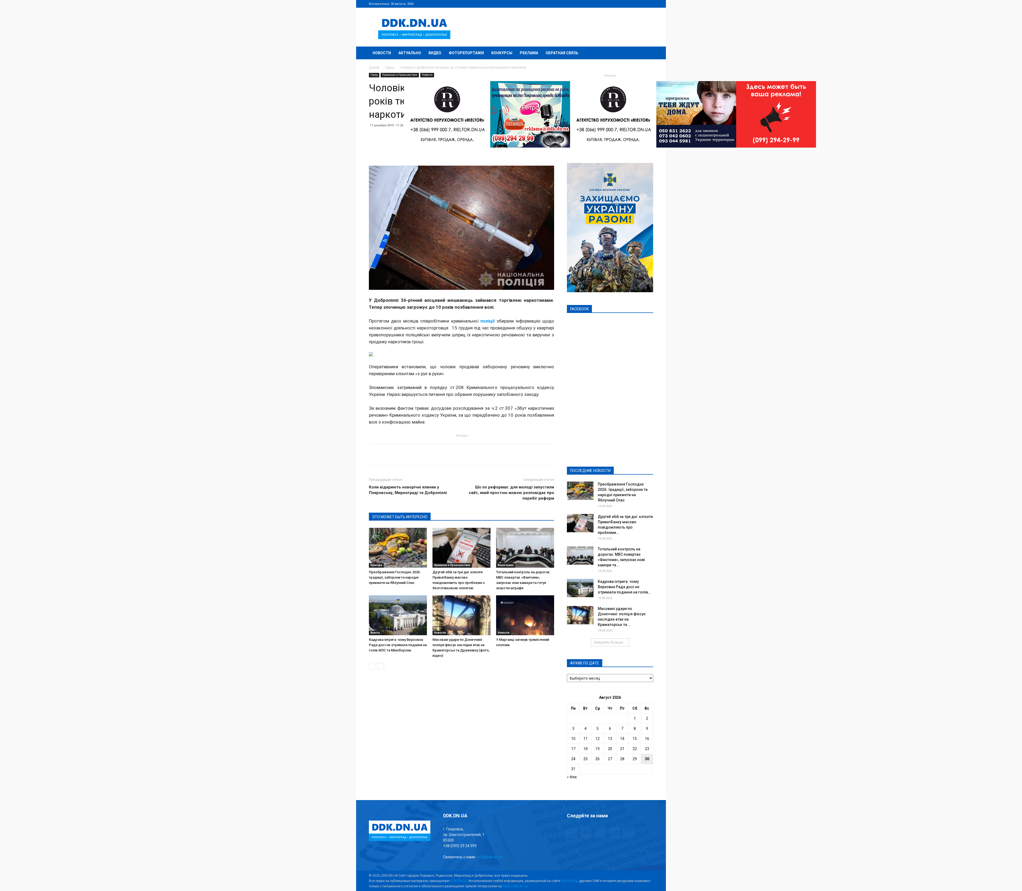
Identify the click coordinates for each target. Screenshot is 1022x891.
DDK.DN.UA (459, 881)
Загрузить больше (608, 642)
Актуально (409, 53)
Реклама (529, 53)
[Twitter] (632, 3)
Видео (434, 53)
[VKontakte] (640, 3)
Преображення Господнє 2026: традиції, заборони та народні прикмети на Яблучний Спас (395, 577)
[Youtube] (649, 3)
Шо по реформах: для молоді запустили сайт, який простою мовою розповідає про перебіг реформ (511, 493)
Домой (374, 67)
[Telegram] (623, 3)
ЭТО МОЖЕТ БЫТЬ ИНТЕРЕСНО (399, 517)
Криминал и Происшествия (399, 74)
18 (585, 749)
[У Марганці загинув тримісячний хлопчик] (525, 615)
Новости (382, 53)
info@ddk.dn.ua (490, 857)
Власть (375, 632)
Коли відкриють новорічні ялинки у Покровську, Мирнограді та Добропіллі (408, 490)
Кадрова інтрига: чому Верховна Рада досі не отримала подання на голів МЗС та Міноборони (398, 645)
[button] (646, 53)
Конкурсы (501, 53)
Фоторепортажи (466, 53)
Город (389, 67)
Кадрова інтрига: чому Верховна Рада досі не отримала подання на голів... (624, 586)
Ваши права (506, 565)
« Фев (572, 777)
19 (597, 749)
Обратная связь (562, 53)
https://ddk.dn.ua (515, 886)
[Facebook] (614, 3)
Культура (376, 565)
